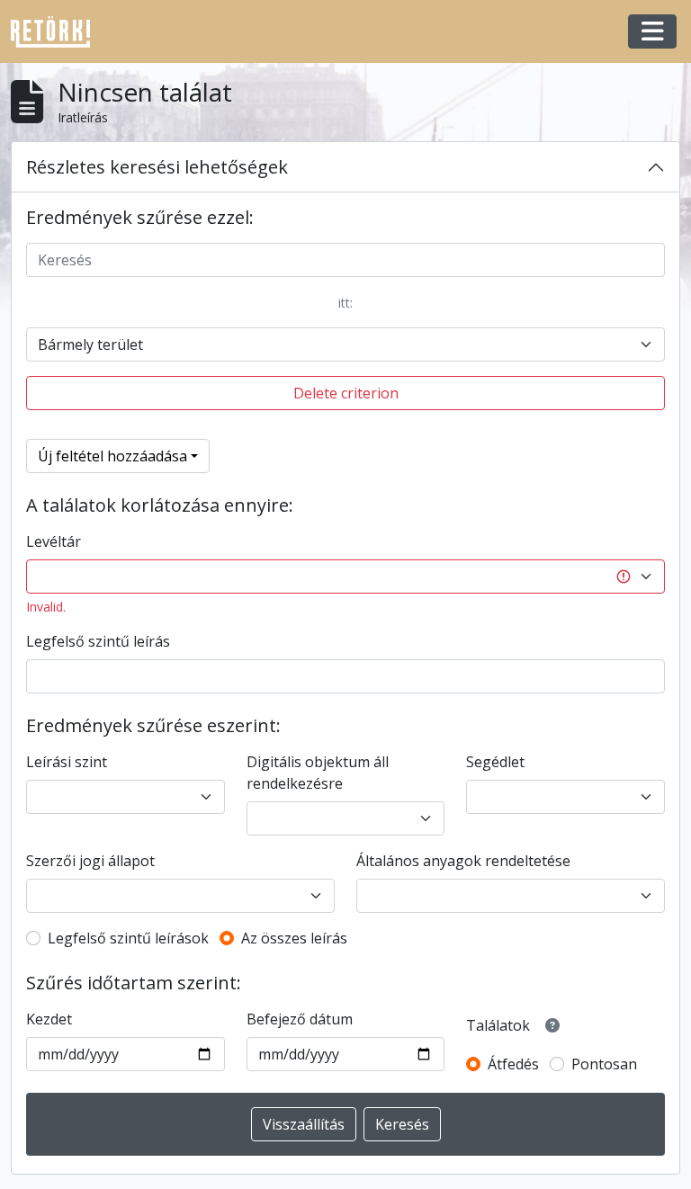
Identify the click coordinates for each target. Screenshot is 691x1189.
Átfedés (513, 1064)
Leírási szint (66, 762)
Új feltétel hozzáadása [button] (112, 456)
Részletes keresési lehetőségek (157, 167)
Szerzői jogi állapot (90, 861)
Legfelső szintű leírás (98, 641)
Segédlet (495, 762)
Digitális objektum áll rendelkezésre (318, 772)
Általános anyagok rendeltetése (463, 861)
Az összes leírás (294, 938)
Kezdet (49, 1019)
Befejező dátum (300, 1019)
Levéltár (53, 541)
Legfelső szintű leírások (128, 938)
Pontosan (604, 1064)
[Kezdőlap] (57, 32)
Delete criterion (346, 393)
